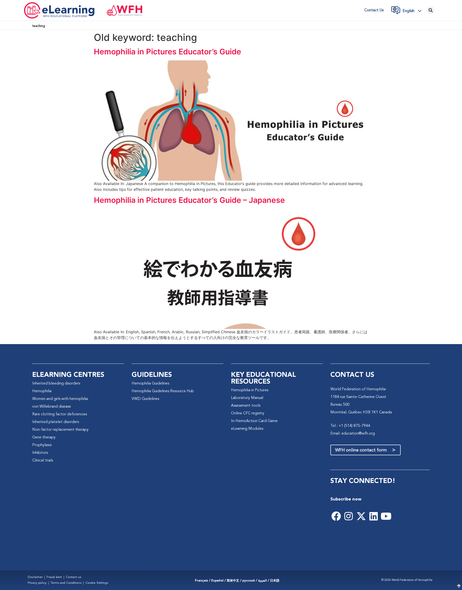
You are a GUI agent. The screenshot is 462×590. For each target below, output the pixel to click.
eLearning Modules (247, 429)
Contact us (374, 10)
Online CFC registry (247, 413)
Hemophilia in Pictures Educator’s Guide (167, 51)
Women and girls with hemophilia (60, 399)
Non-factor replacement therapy (60, 430)
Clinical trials (42, 460)
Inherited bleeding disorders (56, 383)
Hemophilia (41, 391)
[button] (413, 11)
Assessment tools (245, 406)
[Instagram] (348, 516)
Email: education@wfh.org (352, 434)
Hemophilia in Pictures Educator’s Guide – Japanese (189, 200)
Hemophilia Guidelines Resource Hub (163, 391)
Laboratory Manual (247, 398)
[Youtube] (386, 516)
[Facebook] (336, 516)
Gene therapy (44, 437)
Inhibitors (40, 453)
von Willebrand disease (51, 407)
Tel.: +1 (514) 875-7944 (350, 426)
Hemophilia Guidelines (150, 383)
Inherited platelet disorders (55, 422)
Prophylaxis (41, 445)
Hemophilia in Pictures (249, 390)
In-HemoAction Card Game (254, 421)
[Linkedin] (373, 516)
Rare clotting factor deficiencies (59, 414)
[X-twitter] (361, 516)
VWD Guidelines (145, 399)
